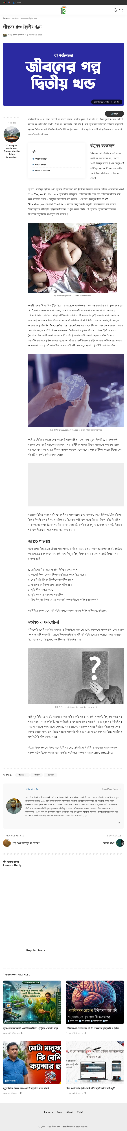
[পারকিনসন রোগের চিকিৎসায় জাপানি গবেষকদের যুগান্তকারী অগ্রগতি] (95, 1002)
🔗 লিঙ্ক (114, 114)
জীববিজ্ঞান (37, 775)
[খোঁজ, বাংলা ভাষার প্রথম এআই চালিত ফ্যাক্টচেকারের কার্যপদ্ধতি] (95, 1062)
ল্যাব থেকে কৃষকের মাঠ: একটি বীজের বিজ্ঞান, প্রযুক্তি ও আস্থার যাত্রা (30, 1028)
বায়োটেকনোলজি (97, 1021)
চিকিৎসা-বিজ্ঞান (74, 1021)
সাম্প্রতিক (102, 1081)
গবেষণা (72, 1081)
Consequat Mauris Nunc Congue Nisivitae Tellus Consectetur (12, 151)
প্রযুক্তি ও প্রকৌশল (83, 1081)
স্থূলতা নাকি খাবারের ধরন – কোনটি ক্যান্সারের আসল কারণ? (26, 1088)
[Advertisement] (76, 484)
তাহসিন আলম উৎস (18, 35)
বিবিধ (8, 1021)
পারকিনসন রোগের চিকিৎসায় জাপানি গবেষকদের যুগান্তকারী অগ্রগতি (92, 1028)
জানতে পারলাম (40, 164)
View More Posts (110, 789)
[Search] (120, 10)
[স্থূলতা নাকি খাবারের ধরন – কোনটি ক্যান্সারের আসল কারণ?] (32, 1062)
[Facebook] (115, 823)
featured (22, 775)
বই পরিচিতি (51, 775)
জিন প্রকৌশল (86, 1021)
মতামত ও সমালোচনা (42, 170)
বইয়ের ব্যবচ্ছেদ (41, 158)
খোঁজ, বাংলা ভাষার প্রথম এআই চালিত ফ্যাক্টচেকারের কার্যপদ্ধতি (90, 1088)
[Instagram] (119, 823)
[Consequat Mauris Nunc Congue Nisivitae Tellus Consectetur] (12, 134)
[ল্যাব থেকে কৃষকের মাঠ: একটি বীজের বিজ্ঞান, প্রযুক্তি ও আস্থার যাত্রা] (32, 1002)
